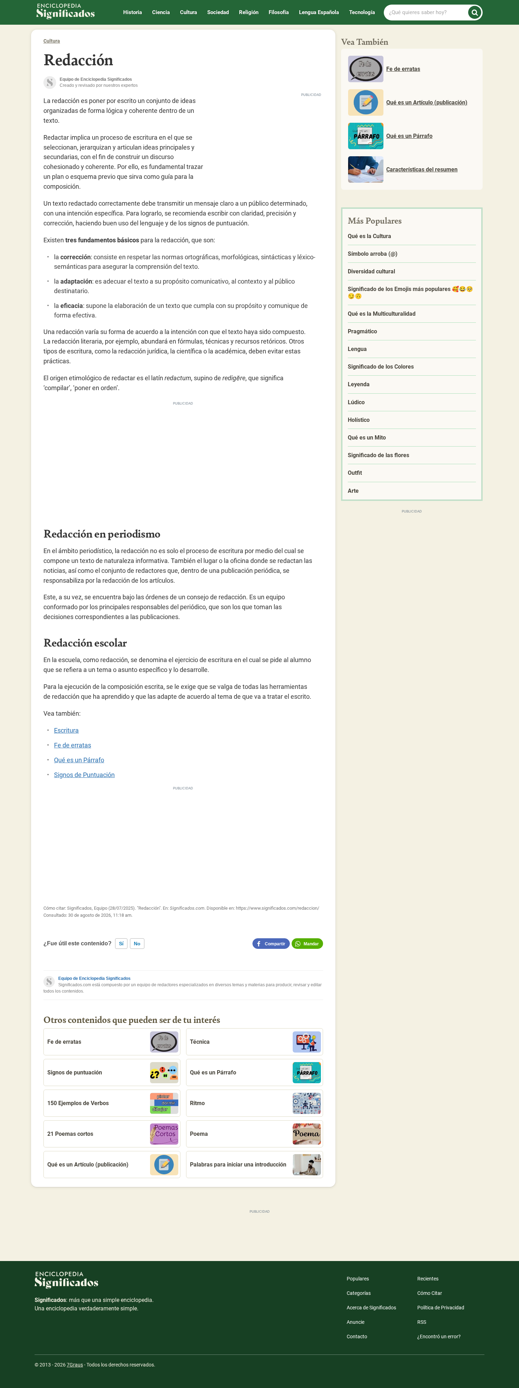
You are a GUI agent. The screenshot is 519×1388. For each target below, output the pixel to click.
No (137, 943)
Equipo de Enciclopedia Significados (94, 978)
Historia (132, 12)
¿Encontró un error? (439, 1336)
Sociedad (218, 12)
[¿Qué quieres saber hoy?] (474, 12)
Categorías (359, 1293)
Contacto (357, 1336)
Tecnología (362, 12)
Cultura (188, 12)
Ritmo (197, 1103)
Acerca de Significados (371, 1307)
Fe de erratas (72, 745)
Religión (248, 12)
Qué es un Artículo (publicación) (88, 1164)
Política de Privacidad (440, 1307)
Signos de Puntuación (84, 774)
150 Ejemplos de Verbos (78, 1103)
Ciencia (161, 12)
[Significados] (95, 1284)
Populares (358, 1278)
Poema (199, 1134)
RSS (421, 1322)
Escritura (66, 730)
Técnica (200, 1041)
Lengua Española (319, 12)
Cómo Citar (429, 1293)
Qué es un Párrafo (79, 760)
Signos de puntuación (74, 1072)
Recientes (428, 1278)
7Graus (75, 1365)
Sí (121, 943)
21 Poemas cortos (70, 1134)
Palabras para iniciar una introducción (238, 1164)
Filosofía (279, 12)
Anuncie (355, 1322)
